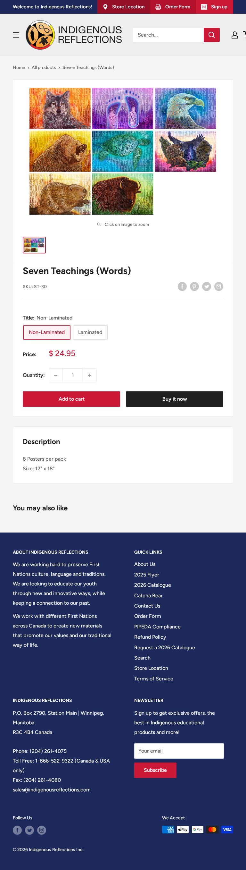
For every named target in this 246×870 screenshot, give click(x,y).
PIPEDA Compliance (157, 627)
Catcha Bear (148, 596)
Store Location (151, 668)
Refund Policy (150, 637)
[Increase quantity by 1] (89, 375)
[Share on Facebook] (182, 286)
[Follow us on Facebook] (17, 830)
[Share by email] (218, 286)
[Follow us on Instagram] (41, 830)
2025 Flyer (146, 575)
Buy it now (174, 399)
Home (19, 67)
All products (44, 67)
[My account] (235, 34)
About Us (144, 564)
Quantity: (34, 375)
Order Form (147, 616)
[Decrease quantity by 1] (55, 375)
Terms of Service (153, 679)
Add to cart (72, 399)
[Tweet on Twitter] (206, 286)
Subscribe (155, 770)
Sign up (219, 7)
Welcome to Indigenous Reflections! (52, 7)
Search (142, 658)
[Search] (212, 35)
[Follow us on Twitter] (29, 830)
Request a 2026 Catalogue (164, 647)
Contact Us (147, 606)
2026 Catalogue (152, 585)
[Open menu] (16, 35)
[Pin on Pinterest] (194, 286)
